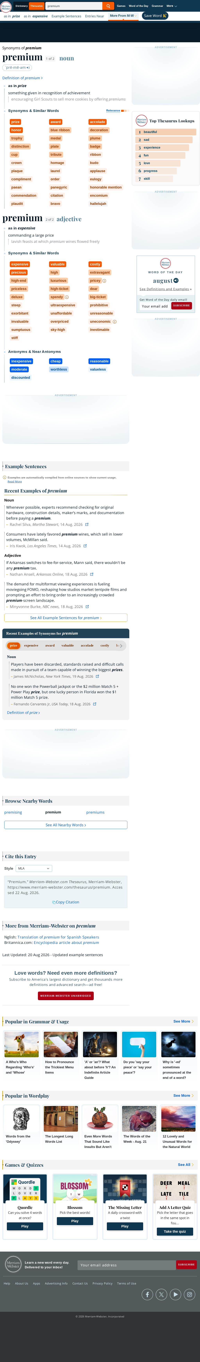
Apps (37, 1283)
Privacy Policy (103, 1283)
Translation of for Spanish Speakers (58, 937)
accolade (87, 645)
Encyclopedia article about (66, 942)
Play (25, 1226)
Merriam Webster (13, 1264)
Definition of (21, 77)
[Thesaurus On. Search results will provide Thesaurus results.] (29, 6)
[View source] (87, 524)
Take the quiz (175, 1231)
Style (8, 868)
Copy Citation (67, 902)
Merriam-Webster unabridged (65, 996)
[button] (172, 6)
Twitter (161, 1294)
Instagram (189, 1294)
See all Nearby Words (64, 824)
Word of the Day (138, 5)
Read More (15, 481)
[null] (176, 280)
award (49, 645)
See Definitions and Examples (164, 289)
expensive (31, 645)
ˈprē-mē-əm (16, 67)
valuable (68, 645)
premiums (95, 812)
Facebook (147, 1294)
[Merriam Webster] (165, 263)
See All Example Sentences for (64, 617)
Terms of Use (126, 1283)
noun (66, 58)
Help (7, 1283)
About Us (22, 1283)
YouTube (175, 1294)
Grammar (157, 5)
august (163, 280)
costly (105, 645)
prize (13, 645)
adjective (69, 219)
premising (13, 812)
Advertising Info (57, 1283)
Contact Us (80, 1283)
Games (121, 5)
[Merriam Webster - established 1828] (6, 5)
